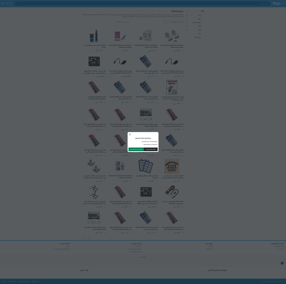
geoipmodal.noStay (151, 149)
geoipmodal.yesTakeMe (136, 149)
